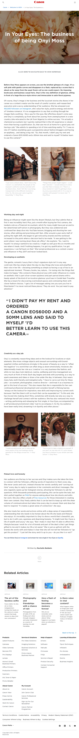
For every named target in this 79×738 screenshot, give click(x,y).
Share (39, 561)
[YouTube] (75, 726)
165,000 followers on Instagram (17, 109)
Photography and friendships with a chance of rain (30, 603)
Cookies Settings (48, 719)
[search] (3, 2)
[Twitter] (70, 726)
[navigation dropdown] (75, 2)
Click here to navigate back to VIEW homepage (39, 72)
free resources (40, 498)
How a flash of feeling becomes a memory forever (49, 603)
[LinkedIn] (65, 726)
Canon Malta (7, 725)
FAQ (27, 495)
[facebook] (60, 726)
